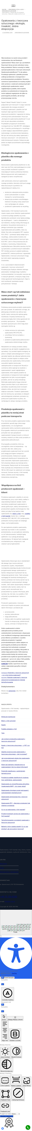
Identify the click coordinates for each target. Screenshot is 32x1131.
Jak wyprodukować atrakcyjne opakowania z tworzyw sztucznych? (15, 759)
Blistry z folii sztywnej (8, 721)
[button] (0, 936)
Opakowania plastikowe (22, 32)
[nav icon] (13, 6)
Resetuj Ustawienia (7, 1116)
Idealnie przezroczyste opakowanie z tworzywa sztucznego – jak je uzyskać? (14, 753)
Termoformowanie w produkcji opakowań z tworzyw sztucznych (15, 821)
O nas (2, 868)
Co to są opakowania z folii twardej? (13, 809)
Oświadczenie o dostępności (9, 872)
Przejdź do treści (5, 1114)
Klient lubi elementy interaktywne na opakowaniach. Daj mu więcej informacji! (14, 766)
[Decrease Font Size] (2, 984)
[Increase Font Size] (2, 977)
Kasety (3, 725)
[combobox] (16, 922)
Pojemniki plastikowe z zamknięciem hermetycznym (13, 772)
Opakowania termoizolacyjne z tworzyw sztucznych (14, 798)
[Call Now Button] (28, 1127)
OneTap (14, 973)
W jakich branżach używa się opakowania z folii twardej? (15, 815)
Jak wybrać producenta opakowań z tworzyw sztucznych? (13, 740)
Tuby (3, 733)
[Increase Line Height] (2, 1004)
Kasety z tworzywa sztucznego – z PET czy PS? (15, 747)
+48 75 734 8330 (8, 896)
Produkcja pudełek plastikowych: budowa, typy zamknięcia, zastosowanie (15, 779)
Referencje (3, 864)
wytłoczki (4, 664)
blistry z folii (17, 513)
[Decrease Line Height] (2, 1011)
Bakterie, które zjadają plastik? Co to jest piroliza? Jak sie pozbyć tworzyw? (14, 828)
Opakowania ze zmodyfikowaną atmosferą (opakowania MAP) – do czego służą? (15, 785)
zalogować (12, 691)
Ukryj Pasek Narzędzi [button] (7, 977)
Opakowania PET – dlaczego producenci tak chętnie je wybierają (15, 804)
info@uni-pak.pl (10, 901)
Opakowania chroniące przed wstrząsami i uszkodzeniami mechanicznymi (15, 791)
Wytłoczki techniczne (8, 717)
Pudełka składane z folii (9, 729)
